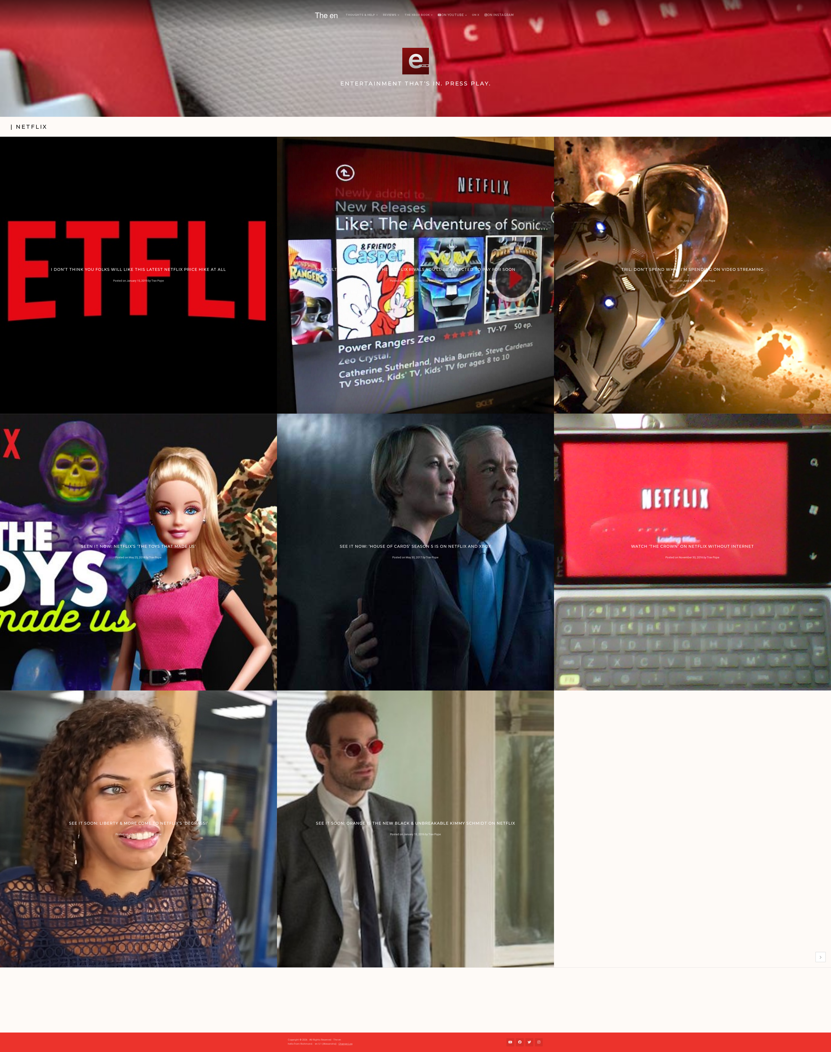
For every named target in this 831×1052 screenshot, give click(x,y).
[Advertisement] (418, 1000)
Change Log (345, 1043)
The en (326, 14)
